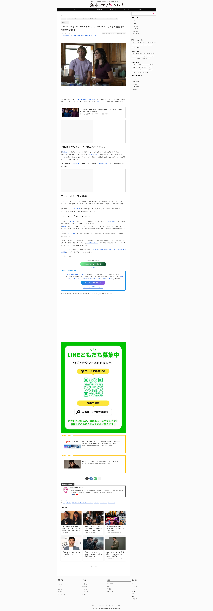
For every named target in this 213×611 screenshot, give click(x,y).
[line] (95, 478)
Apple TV (139, 42)
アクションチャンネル (142, 56)
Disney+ (144, 42)
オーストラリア (144, 67)
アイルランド (135, 64)
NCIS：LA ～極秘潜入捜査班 (86, 19)
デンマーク (146, 69)
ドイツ (151, 69)
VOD (140, 9)
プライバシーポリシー (111, 605)
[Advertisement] (93, 318)
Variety (64, 226)
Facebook (134, 586)
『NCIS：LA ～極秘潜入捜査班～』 (84, 99)
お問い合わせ (136, 86)
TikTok (133, 594)
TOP (134, 21)
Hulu (148, 42)
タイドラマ (85, 591)
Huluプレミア (153, 42)
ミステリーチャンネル (145, 58)
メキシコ (139, 72)
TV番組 (109, 589)
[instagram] (75, 494)
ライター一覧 (136, 81)
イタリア (134, 67)
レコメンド (86, 9)
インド (139, 67)
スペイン (140, 69)
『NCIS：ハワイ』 (101, 102)
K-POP (84, 594)
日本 (147, 72)
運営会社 (135, 89)
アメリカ (140, 64)
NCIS (69, 19)
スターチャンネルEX (136, 47)
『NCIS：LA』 (75, 163)
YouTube (134, 591)
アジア (84, 580)
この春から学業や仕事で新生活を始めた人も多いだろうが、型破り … (97, 445)
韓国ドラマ (85, 584)
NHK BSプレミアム (150, 53)
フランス (134, 72)
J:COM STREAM (135, 44)
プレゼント (126, 9)
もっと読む (94, 566)
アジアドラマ (100, 9)
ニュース (73, 9)
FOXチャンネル (139, 53)
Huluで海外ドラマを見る (92, 264)
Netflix (146, 44)
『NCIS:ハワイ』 (92, 243)
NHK (144, 53)
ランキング (135, 28)
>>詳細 (93, 267)
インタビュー (98, 19)
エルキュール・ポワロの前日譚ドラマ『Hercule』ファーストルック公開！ (115, 554)
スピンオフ (105, 19)
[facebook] (91, 478)
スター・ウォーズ (74, 279)
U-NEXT (150, 44)
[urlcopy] (99, 478)
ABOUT (135, 79)
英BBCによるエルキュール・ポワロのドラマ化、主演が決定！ (100, 461)
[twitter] (87, 478)
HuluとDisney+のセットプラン (75, 274)
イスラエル (151, 64)
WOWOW (134, 56)
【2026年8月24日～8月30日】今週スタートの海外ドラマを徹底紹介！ (115, 528)
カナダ (150, 67)
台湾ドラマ (85, 589)
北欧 (143, 72)
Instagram (134, 589)
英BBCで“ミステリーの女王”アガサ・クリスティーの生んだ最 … (96, 463)
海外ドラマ (74, 19)
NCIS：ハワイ (64, 22)
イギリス (145, 64)
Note (133, 596)
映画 (108, 586)
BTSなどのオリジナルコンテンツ (103, 279)
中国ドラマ (85, 586)
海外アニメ (110, 591)
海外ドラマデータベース (139, 33)
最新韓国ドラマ (88, 279)
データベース (113, 9)
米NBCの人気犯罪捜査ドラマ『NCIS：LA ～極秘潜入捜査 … (94, 114)
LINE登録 (134, 599)
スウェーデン (135, 69)
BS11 (133, 53)
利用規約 (102, 605)
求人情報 (135, 84)
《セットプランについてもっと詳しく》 (93, 288)
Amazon (134, 42)
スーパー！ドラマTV (136, 58)
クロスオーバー (114, 19)
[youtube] (77, 494)
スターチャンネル (151, 56)
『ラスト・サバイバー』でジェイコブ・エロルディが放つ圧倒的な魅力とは (93, 554)
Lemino (141, 44)
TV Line (64, 152)
